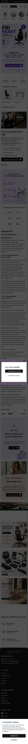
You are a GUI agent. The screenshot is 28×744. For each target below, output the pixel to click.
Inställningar (14, 740)
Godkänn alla (14, 735)
